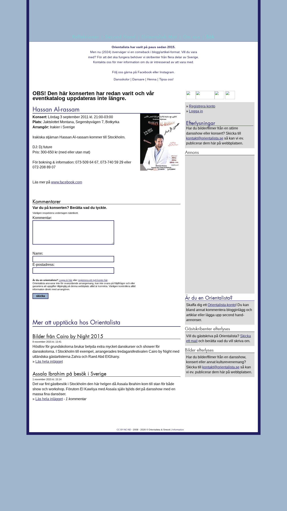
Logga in (196, 111)
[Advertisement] (219, 224)
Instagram (167, 72)
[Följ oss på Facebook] (191, 98)
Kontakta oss (102, 62)
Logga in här (65, 280)
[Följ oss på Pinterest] (219, 98)
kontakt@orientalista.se (204, 138)
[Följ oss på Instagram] (229, 98)
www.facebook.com (66, 182)
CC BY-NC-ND (124, 429)
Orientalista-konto (222, 305)
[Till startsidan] (138, 22)
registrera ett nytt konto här (92, 280)
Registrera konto (202, 106)
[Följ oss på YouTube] (205, 98)
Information (178, 429)
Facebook (145, 72)
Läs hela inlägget (49, 361)
